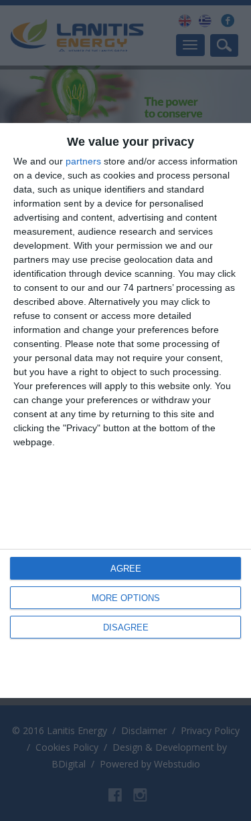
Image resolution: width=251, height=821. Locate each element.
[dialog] (125, 410)
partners (83, 161)
